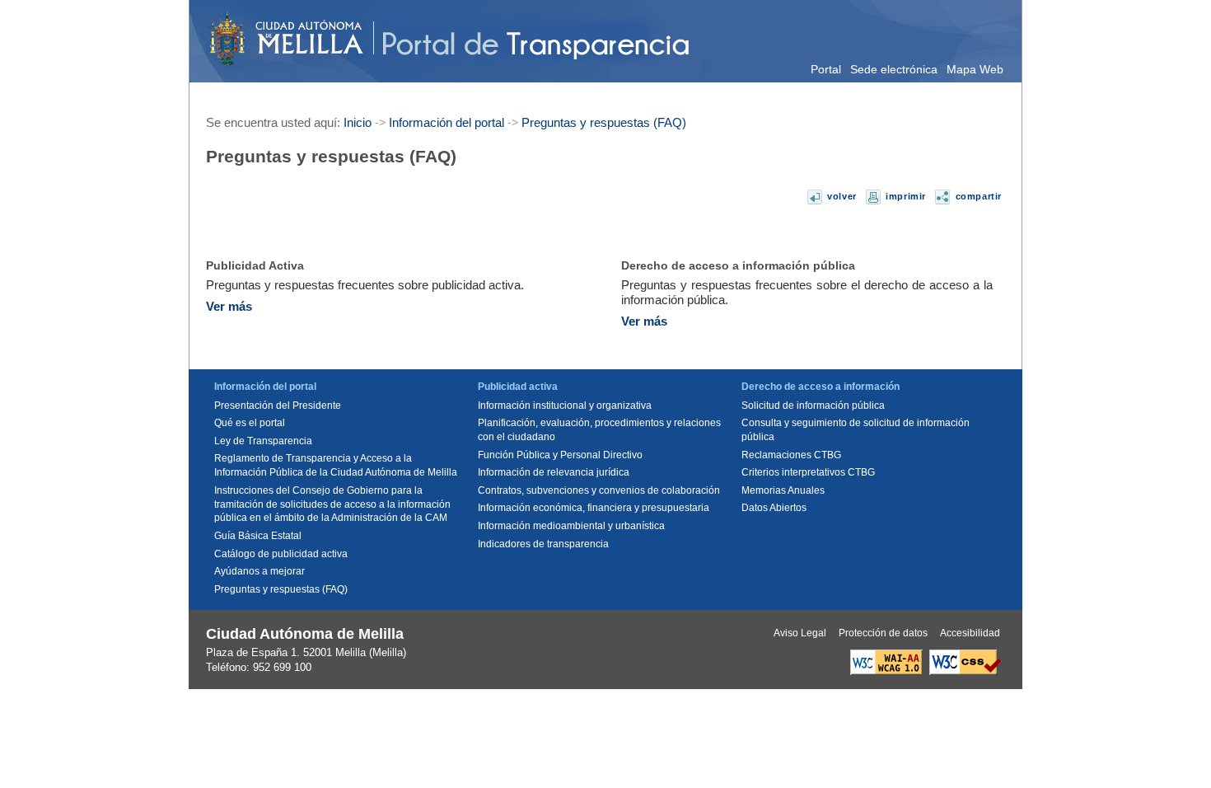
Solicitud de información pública (813, 405)
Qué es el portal (249, 423)
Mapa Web (975, 69)
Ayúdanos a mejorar (259, 571)
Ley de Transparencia (263, 441)
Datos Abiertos (774, 508)
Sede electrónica (893, 69)
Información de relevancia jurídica (553, 472)
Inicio (358, 122)
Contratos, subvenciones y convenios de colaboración (599, 490)
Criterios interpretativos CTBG (808, 472)
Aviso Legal (800, 633)
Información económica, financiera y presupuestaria (593, 508)
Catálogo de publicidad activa (281, 554)
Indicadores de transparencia (543, 544)
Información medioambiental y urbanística (571, 526)
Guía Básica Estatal (258, 536)
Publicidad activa (518, 386)
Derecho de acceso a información (820, 386)
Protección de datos (883, 633)
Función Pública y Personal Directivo (560, 455)
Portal (826, 69)
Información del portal (446, 122)
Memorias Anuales (783, 490)
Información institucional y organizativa (565, 405)
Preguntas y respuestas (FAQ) (603, 122)
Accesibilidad (970, 633)
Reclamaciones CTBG (791, 455)
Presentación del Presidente (277, 405)
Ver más (229, 306)
